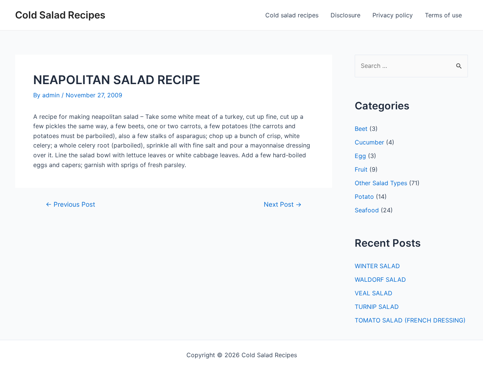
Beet (361, 128)
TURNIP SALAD (377, 306)
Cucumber (369, 142)
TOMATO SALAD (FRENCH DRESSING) (410, 320)
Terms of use (443, 15)
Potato (364, 196)
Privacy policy (392, 15)
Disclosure (345, 15)
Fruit (361, 169)
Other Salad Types (381, 183)
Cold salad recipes (291, 15)
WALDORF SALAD (380, 279)
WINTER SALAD (377, 266)
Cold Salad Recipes (60, 15)
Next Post (282, 204)
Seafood (367, 210)
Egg (360, 156)
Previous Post (70, 204)
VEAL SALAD (373, 293)
